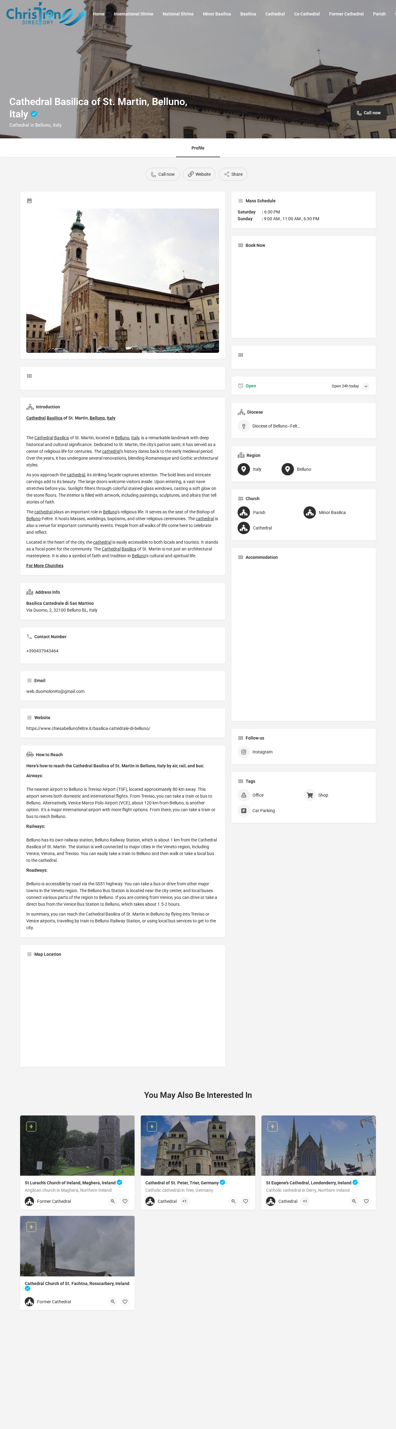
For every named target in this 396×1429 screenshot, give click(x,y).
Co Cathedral (307, 13)
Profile (198, 147)
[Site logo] (46, 13)
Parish (379, 13)
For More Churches (44, 565)
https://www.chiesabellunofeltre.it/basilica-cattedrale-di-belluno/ (88, 728)
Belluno (97, 417)
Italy (111, 417)
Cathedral (275, 13)
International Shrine (133, 13)
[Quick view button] (113, 1201)
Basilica (248, 13)
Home (99, 13)
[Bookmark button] (125, 1201)
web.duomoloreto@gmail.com (55, 691)
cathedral (111, 451)
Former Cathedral (346, 13)
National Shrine (178, 13)
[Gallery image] (122, 281)
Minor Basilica (217, 13)
